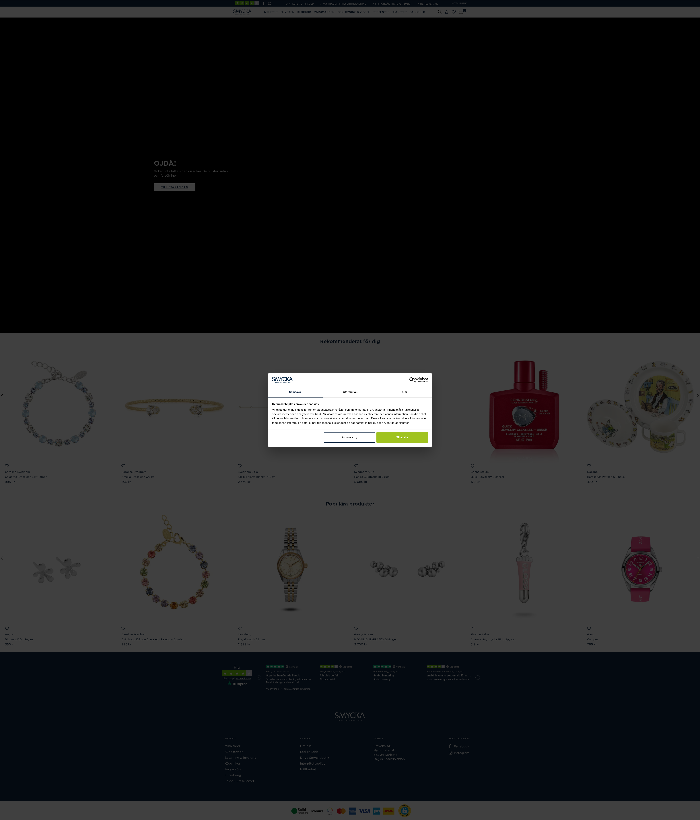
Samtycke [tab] (295, 391)
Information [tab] (350, 391)
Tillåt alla (402, 437)
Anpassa (347, 437)
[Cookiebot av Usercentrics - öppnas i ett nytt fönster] (412, 380)
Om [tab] (404, 391)
